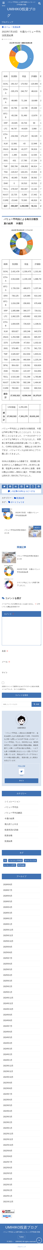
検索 (37, 704)
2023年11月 (8, 1071)
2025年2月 (7, 986)
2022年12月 (8, 1134)
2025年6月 (7, 964)
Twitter (21, 1237)
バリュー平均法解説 (13, 813)
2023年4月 (7, 1111)
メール (6, 662)
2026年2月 (7, 918)
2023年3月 (7, 1117)
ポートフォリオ (17, 502)
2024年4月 (7, 1043)
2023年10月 (8, 1077)
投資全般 (8, 835)
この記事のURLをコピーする (22, 491)
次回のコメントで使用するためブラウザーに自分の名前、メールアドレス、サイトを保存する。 (21, 688)
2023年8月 (7, 1088)
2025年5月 (7, 969)
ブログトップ (7, 22)
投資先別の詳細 (11, 830)
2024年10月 (8, 1009)
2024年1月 (7, 1060)
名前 (5, 651)
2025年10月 (8, 941)
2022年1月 (7, 1196)
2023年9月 (7, 1083)
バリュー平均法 (11, 807)
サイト (5, 672)
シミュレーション (12, 801)
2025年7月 (7, 958)
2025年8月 (7, 952)
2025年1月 (7, 992)
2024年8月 (7, 1020)
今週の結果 (9, 818)
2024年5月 (7, 1037)
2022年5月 (7, 1173)
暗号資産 (21, 865)
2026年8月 (7, 884)
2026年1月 (7, 924)
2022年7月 (7, 1162)
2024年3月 (7, 1049)
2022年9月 (7, 1151)
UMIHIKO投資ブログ (21, 12)
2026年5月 (7, 901)
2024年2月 (7, 1054)
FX (5, 860)
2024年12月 (8, 998)
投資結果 (16, 27)
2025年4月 (7, 975)
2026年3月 (7, 913)
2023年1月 (7, 1128)
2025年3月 (7, 981)
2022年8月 (7, 1156)
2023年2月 (7, 1122)
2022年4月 (7, 1179)
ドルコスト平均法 (15, 860)
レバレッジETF (9, 865)
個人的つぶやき (11, 824)
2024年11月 (8, 1003)
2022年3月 (7, 1185)
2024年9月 (7, 1015)
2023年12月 (8, 1066)
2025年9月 (7, 947)
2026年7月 (7, 890)
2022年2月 (7, 1190)
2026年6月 (7, 896)
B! (16, 486)
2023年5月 (7, 1105)
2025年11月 (8, 935)
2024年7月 (7, 1026)
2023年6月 (7, 1100)
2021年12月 (8, 1202)
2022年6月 (7, 1168)
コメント (9, 614)
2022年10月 (8, 1145)
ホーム (7, 27)
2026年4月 (7, 907)
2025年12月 (8, 930)
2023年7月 (7, 1094)
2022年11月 (8, 1139)
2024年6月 (7, 1032)
